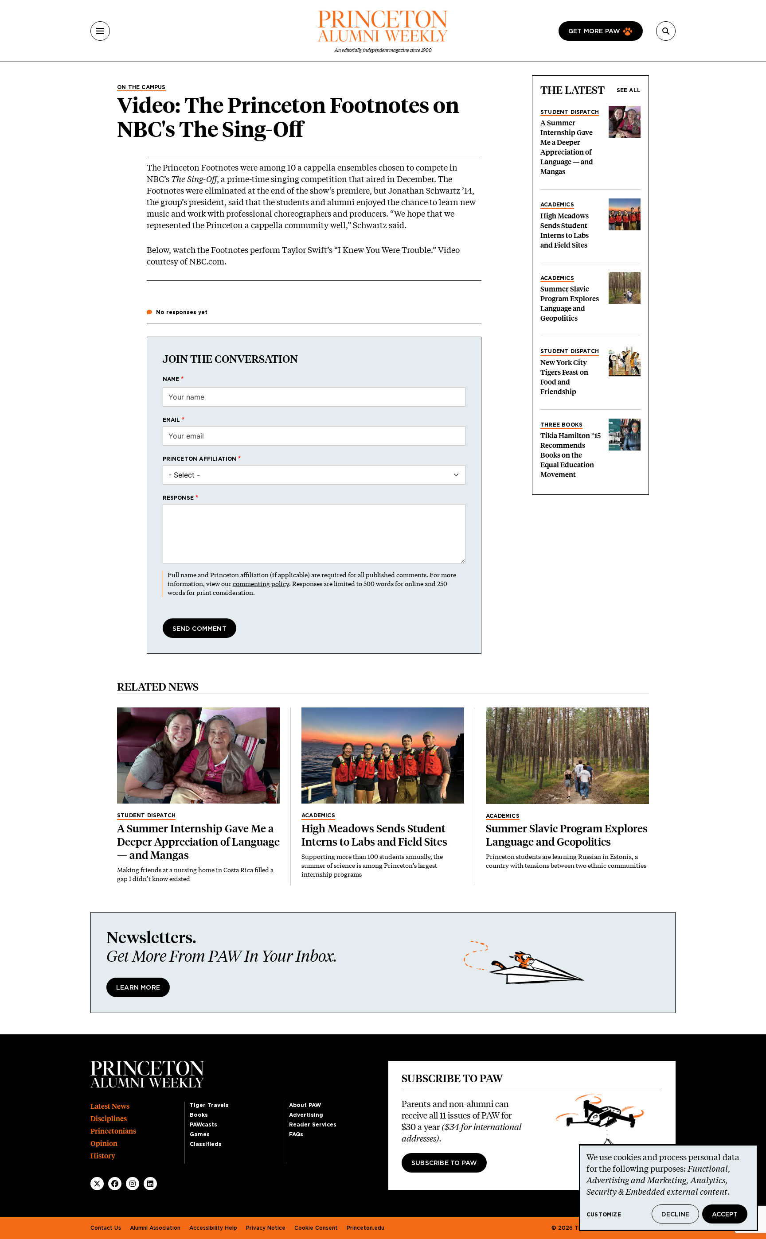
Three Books (561, 424)
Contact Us (105, 1228)
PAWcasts (203, 1124)
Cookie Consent (316, 1228)
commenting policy (261, 583)
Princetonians (113, 1131)
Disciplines (108, 1119)
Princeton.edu (365, 1228)
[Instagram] (132, 1183)
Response (178, 498)
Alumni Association (155, 1228)
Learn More (138, 988)
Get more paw (594, 31)
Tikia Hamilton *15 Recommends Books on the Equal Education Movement (570, 455)
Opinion (103, 1143)
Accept (725, 1215)
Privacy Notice (265, 1228)
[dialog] (668, 1187)
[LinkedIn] (150, 1183)
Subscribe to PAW (444, 1163)
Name (171, 379)
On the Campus (141, 87)
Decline (675, 1215)
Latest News (109, 1106)
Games (200, 1134)
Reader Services (312, 1124)
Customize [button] (603, 1214)
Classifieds (206, 1144)
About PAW (305, 1105)
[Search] (666, 31)
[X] (97, 1183)
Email (171, 420)
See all (629, 90)
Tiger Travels (209, 1105)
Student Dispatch (569, 112)
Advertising (306, 1115)
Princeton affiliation (200, 459)
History (102, 1156)
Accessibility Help (213, 1228)
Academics (557, 204)
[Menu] (100, 31)
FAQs (296, 1134)
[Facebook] (114, 1183)
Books (199, 1115)
